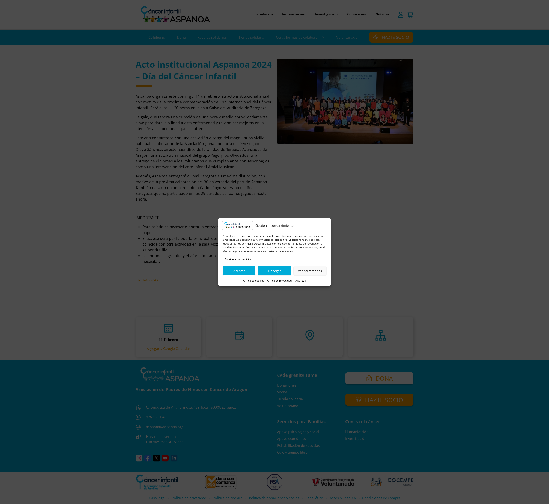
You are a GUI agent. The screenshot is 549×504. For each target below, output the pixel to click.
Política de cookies (253, 280)
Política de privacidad (279, 280)
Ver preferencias (310, 271)
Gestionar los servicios (238, 259)
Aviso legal (300, 280)
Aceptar (239, 271)
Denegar (274, 271)
